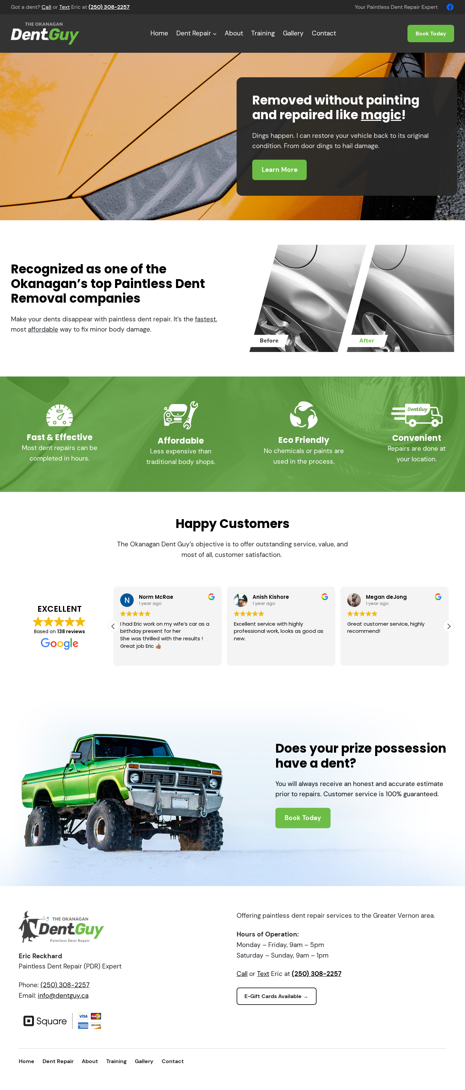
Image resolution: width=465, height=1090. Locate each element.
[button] (449, 626)
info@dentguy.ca (63, 995)
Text (64, 7)
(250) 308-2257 (65, 985)
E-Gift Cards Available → (276, 996)
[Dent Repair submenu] (215, 34)
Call (46, 7)
